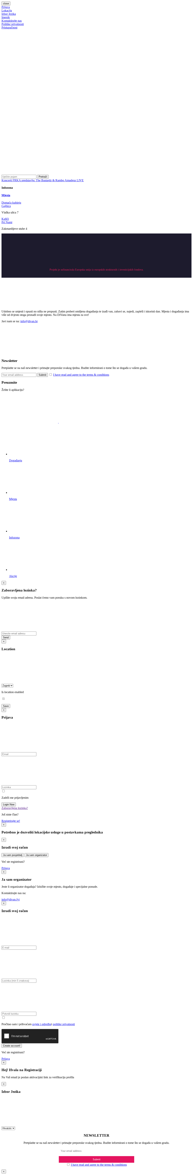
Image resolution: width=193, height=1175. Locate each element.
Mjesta (6, 195)
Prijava (6, 7)
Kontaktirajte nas (12, 20)
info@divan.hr (29, 321)
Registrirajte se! (11, 820)
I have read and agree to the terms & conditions (81, 374)
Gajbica (6, 206)
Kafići (5, 218)
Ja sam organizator (36, 855)
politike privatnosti (64, 1024)
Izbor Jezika (9, 13)
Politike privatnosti (13, 24)
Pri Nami (7, 222)
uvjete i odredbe (41, 1024)
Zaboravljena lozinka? (15, 808)
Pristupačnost (9, 27)
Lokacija (7, 10)
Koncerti (7, 180)
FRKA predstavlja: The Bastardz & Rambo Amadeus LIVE (48, 180)
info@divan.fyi (11, 899)
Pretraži (43, 176)
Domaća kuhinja (11, 202)
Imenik (6, 17)
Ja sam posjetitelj (12, 855)
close (6, 3)
